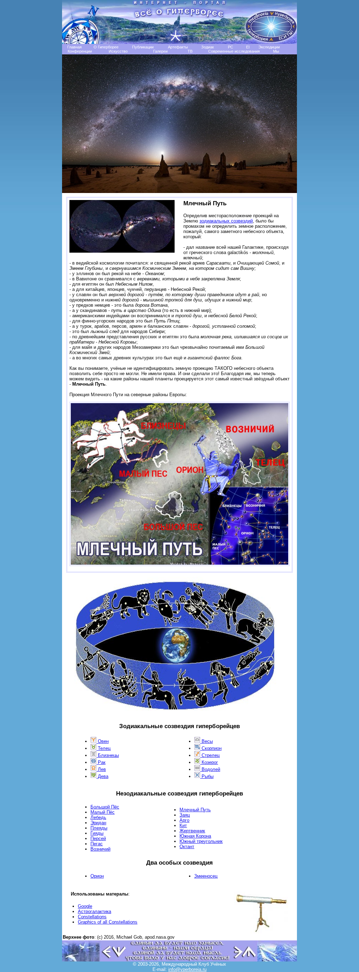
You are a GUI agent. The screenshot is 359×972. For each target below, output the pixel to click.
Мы (276, 51)
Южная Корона (195, 836)
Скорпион (211, 748)
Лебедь (98, 817)
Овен (102, 741)
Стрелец (209, 755)
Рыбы (207, 776)
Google (85, 906)
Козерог (209, 762)
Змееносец (205, 876)
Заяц (185, 815)
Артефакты (178, 47)
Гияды (96, 833)
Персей (98, 838)
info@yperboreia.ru (187, 969)
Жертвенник (192, 830)
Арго (184, 820)
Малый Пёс (102, 812)
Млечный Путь (195, 809)
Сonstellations (92, 916)
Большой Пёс (104, 807)
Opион (97, 876)
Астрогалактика (94, 911)
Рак (101, 762)
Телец (103, 748)
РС (230, 47)
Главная (74, 47)
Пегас (96, 843)
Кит (183, 825)
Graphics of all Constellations (107, 922)
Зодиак (207, 47)
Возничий (100, 849)
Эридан (98, 822)
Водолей (210, 769)
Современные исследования (234, 51)
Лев (101, 769)
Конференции (80, 51)
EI (248, 47)
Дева (102, 776)
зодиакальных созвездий (226, 221)
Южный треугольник (201, 841)
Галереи (160, 51)
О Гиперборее (106, 47)
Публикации (143, 47)
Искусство (118, 51)
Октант (187, 846)
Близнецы (107, 755)
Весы (206, 741)
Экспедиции (269, 47)
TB (190, 51)
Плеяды (98, 828)
